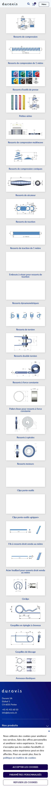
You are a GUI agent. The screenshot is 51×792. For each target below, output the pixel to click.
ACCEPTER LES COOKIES (25, 767)
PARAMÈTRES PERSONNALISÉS (25, 775)
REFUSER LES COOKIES (25, 782)
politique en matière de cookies (19, 758)
